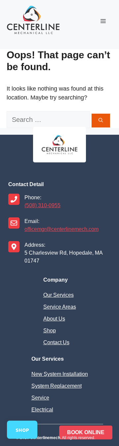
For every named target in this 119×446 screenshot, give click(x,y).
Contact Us (56, 342)
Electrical (42, 409)
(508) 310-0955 (42, 205)
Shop (49, 330)
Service (40, 398)
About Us (54, 318)
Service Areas (59, 307)
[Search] (101, 120)
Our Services (58, 295)
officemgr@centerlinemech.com (61, 229)
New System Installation (59, 374)
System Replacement (56, 386)
